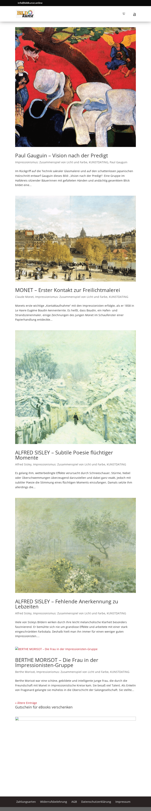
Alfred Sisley (23, 464)
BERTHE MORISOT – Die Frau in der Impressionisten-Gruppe (56, 662)
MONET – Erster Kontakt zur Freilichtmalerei (67, 290)
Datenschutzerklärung (96, 802)
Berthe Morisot (25, 672)
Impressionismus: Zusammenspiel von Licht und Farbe (51, 162)
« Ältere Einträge (26, 703)
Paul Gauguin (118, 162)
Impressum (122, 802)
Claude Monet (24, 297)
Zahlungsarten (26, 802)
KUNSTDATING (98, 162)
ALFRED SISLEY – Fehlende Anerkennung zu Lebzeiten (66, 604)
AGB (74, 802)
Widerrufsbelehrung (53, 802)
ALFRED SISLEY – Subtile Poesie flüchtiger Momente (64, 455)
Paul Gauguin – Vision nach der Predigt (61, 155)
